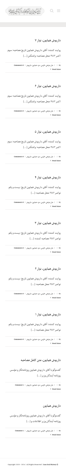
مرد (39, 65)
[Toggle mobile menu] (59, 11)
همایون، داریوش (31, 65)
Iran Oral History (49, 464)
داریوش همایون (52, 406)
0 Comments (19, 65)
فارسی (43, 65)
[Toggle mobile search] (52, 11)
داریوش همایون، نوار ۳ (48, 223)
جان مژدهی (49, 65)
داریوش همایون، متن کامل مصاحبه (41, 360)
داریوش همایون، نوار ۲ (48, 269)
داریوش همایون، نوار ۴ (48, 177)
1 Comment (19, 385)
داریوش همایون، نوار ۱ (48, 314)
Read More (56, 69)
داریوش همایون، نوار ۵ (48, 132)
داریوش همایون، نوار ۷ (48, 40)
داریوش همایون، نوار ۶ (48, 86)
